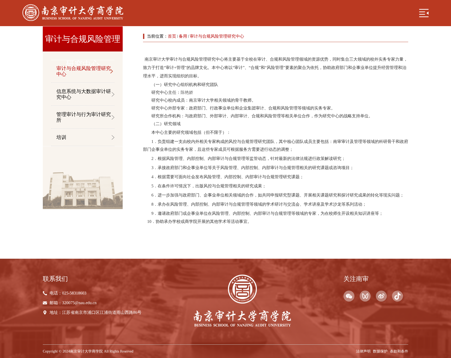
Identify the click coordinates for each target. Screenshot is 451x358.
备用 (183, 36)
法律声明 (363, 351)
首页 (172, 36)
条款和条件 (399, 351)
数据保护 (380, 351)
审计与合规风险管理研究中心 (217, 36)
